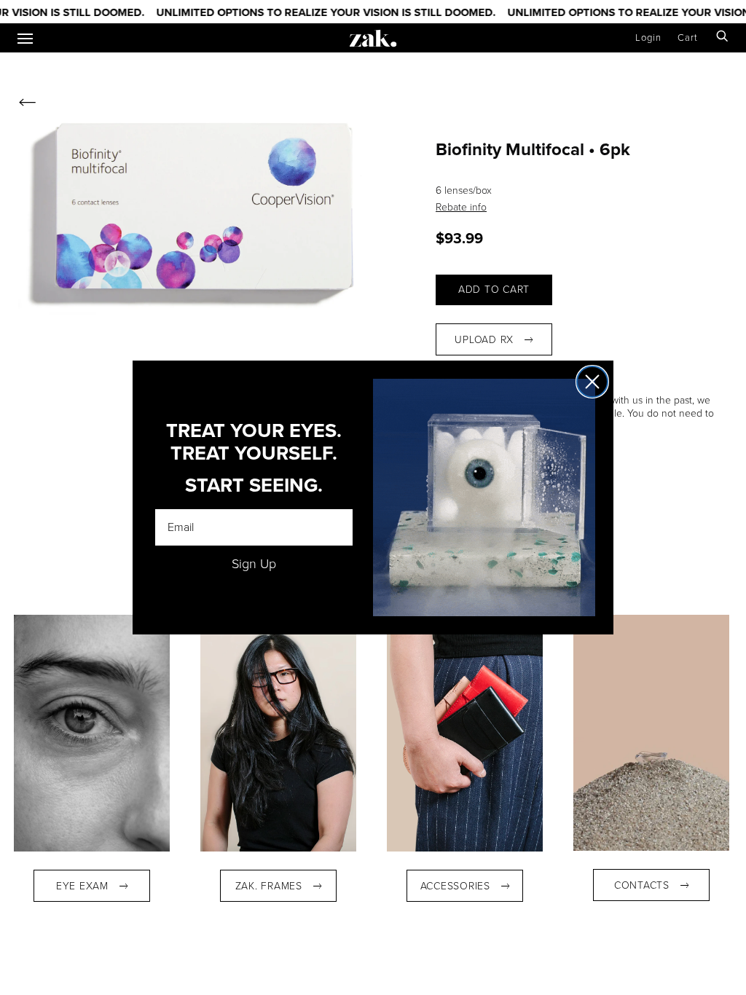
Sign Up (254, 564)
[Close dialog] (592, 381)
